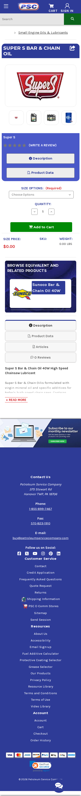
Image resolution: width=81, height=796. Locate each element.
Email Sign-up (40, 647)
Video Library (40, 706)
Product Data (42, 173)
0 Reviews (42, 357)
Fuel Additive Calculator (40, 654)
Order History (40, 740)
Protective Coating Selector (40, 660)
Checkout (40, 733)
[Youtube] (37, 555)
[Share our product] (72, 48)
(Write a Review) (43, 145)
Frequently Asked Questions (40, 579)
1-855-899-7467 (40, 509)
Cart (40, 727)
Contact (40, 566)
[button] (40, 766)
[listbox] (41, 194)
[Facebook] (21, 555)
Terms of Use (40, 700)
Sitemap (40, 613)
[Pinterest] (53, 555)
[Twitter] (29, 555)
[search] (72, 19)
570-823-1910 (40, 523)
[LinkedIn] (60, 555)
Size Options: (41, 188)
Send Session (40, 620)
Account (40, 720)
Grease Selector (40, 667)
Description (42, 158)
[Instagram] (45, 555)
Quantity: (43, 204)
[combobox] (32, 19)
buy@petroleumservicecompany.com (40, 538)
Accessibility (40, 640)
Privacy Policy (40, 680)
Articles (41, 347)
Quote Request (41, 586)
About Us (40, 634)
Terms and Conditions (40, 693)
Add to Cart (43, 227)
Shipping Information (43, 599)
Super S (9, 137)
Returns (40, 592)
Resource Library (40, 686)
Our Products (41, 673)
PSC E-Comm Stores (44, 606)
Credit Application (40, 572)
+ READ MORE (16, 400)
